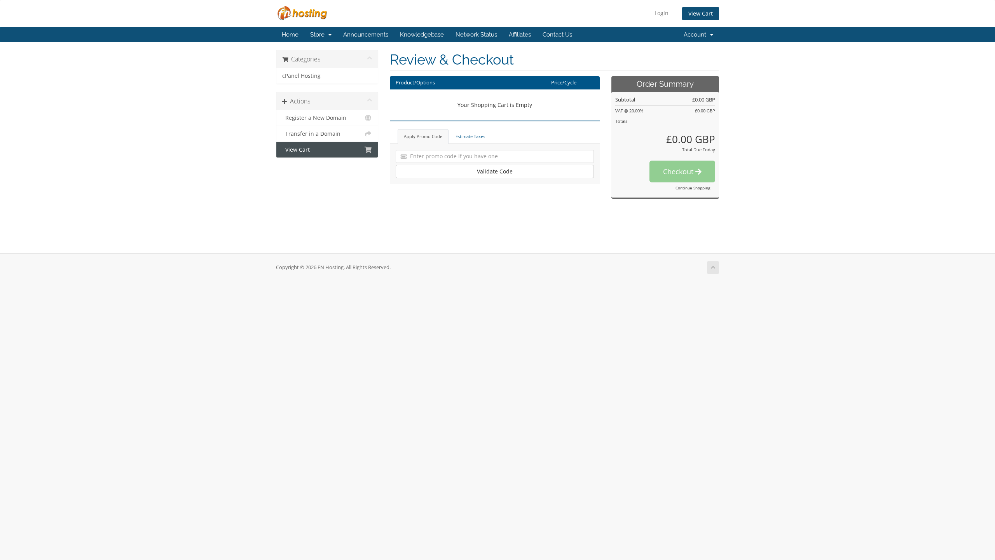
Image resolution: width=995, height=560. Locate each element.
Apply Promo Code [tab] (423, 136)
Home (290, 34)
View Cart (700, 13)
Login (662, 13)
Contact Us (557, 34)
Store (319, 34)
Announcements (365, 34)
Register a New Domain (314, 117)
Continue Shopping (693, 188)
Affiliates (520, 34)
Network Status (476, 34)
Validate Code (495, 171)
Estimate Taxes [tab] (470, 136)
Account (696, 34)
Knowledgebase (422, 34)
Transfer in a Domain (311, 133)
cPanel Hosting (301, 75)
